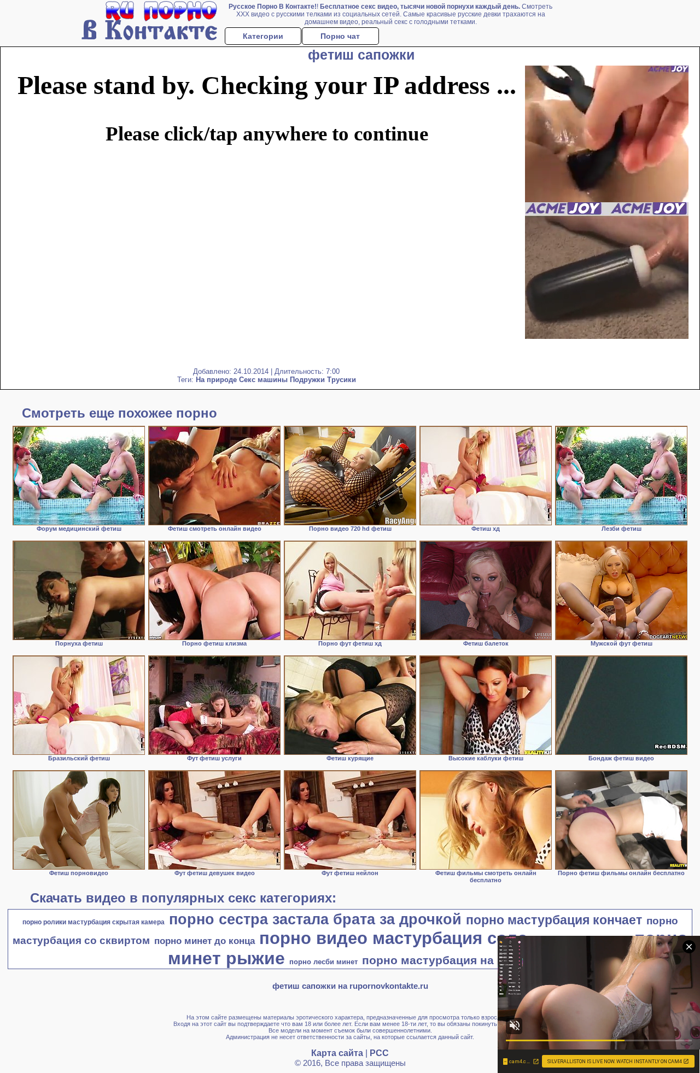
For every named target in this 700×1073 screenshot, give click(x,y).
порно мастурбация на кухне (446, 960)
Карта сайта (337, 1053)
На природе (216, 380)
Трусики (341, 380)
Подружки (307, 380)
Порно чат (340, 36)
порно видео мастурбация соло (393, 938)
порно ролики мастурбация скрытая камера (93, 922)
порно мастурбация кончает (554, 920)
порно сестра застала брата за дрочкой (315, 919)
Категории (263, 36)
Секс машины (263, 380)
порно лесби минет (323, 962)
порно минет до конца (204, 940)
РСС (379, 1053)
